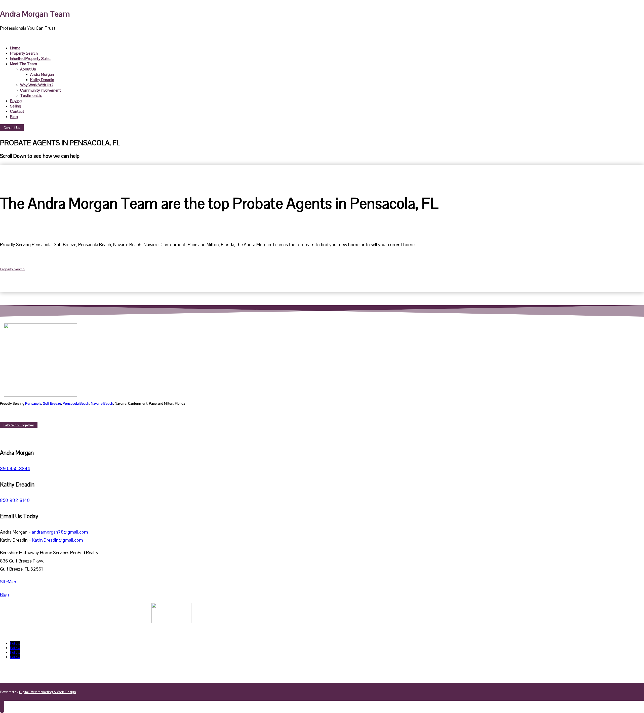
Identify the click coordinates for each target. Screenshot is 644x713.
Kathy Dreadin (42, 79)
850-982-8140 (15, 500)
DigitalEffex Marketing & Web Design (47, 692)
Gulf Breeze (52, 403)
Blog (14, 116)
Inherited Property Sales (30, 58)
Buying (16, 100)
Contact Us (12, 127)
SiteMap (8, 582)
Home (15, 48)
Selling (15, 106)
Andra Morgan (42, 74)
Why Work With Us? (36, 85)
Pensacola (33, 403)
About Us (28, 69)
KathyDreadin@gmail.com (57, 540)
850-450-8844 (15, 468)
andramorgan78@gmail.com (60, 532)
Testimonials (31, 95)
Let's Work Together (19, 425)
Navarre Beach (102, 403)
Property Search (24, 53)
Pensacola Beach (76, 403)
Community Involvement (40, 90)
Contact (17, 111)
